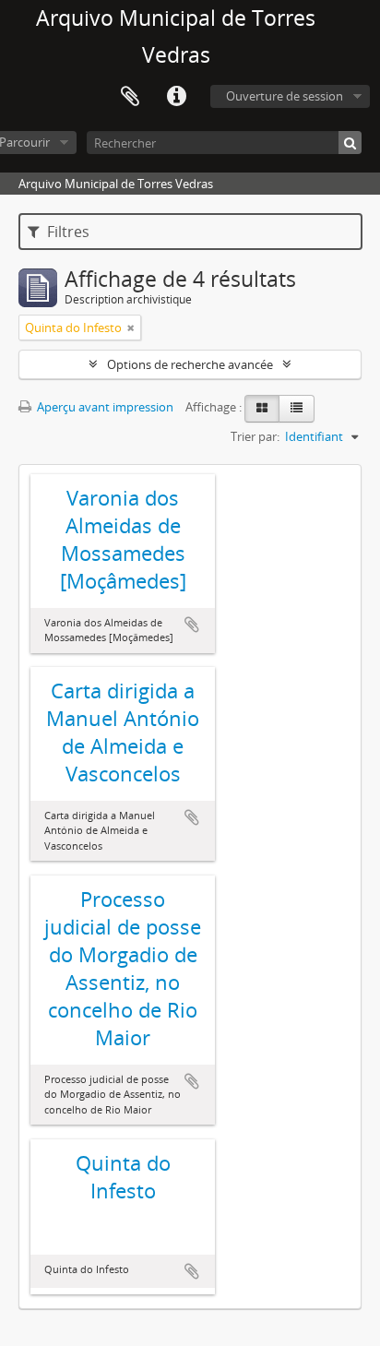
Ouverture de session (284, 96)
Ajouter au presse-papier (192, 624)
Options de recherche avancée (190, 364)
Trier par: (255, 436)
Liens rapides (176, 97)
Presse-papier (130, 97)
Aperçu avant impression (103, 407)
